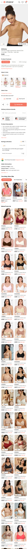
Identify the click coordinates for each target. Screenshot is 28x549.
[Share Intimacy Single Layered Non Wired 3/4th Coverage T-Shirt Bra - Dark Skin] (3, 104)
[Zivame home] (9, 2)
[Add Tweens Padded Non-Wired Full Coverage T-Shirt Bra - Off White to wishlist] (25, 233)
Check (24, 113)
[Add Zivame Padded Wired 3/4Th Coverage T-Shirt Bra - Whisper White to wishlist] (25, 504)
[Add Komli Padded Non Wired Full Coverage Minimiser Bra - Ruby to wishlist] (25, 527)
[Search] (19, 2)
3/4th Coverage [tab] (22, 62)
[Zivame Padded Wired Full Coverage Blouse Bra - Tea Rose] (6, 190)
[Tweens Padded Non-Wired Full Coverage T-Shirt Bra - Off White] (20, 239)
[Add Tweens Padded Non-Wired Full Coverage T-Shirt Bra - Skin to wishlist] (12, 323)
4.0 (4, 44)
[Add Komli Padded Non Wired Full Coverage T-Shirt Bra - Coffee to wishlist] (12, 233)
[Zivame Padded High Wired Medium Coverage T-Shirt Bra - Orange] (7, 216)
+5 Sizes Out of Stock (6, 93)
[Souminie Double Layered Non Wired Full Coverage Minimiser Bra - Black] (20, 352)
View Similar (23, 44)
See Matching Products (6, 68)
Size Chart (8, 98)
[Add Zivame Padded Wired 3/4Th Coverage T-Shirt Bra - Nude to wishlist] (12, 368)
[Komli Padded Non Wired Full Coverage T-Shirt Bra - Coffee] (7, 239)
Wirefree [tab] (14, 62)
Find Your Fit (22, 98)
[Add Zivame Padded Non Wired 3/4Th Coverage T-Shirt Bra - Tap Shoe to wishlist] (12, 482)
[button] (2, 2)
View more (3, 137)
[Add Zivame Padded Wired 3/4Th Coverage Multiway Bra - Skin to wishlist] (12, 391)
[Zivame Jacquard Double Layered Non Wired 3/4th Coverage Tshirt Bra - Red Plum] (20, 216)
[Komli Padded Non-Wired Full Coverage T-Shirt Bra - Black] (7, 262)
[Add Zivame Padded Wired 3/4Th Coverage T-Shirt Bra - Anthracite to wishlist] (25, 255)
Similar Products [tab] (6, 179)
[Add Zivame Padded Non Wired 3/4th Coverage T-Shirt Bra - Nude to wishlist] (12, 346)
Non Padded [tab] (6, 62)
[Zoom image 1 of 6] (14, 25)
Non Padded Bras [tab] (18, 179)
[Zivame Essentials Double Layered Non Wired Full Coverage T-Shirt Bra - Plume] (18, 190)
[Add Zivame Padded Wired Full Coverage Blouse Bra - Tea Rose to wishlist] (10, 184)
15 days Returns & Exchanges (22, 118)
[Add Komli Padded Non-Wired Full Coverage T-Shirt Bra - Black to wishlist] (12, 255)
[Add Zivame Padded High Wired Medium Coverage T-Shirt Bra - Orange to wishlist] (12, 210)
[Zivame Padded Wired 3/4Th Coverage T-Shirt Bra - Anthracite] (20, 262)
